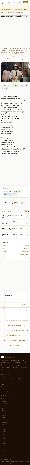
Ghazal (3, 424)
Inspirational (5, 426)
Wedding (4, 450)
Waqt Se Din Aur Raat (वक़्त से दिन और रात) (16, 315)
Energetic (4, 417)
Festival (3, 419)
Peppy (3, 431)
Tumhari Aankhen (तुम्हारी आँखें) (13, 345)
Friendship (4, 422)
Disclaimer (3, 395)
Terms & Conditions (6, 393)
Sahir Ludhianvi (25, 251)
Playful (3, 433)
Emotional (4, 415)
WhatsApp (16, 85)
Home (3, 6)
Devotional (4, 413)
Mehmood (26, 248)
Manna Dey (8, 12)
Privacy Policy (4, 391)
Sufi (3, 447)
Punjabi (3, 438)
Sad (3, 445)
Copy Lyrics (6, 85)
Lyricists (26, 6)
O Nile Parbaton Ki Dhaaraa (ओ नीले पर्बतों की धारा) (17, 305)
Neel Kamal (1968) (24, 254)
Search (25, 2)
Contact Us (3, 388)
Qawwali (4, 440)
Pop (3, 436)
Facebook (24, 85)
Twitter (5, 88)
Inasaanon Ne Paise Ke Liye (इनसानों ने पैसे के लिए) (17, 325)
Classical (4, 405)
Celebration (5, 403)
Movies (18, 6)
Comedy (27, 245)
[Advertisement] (15, 32)
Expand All (26, 211)
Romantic (4, 443)
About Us (3, 386)
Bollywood (10, 6)
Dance (3, 410)
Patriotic (4, 429)
